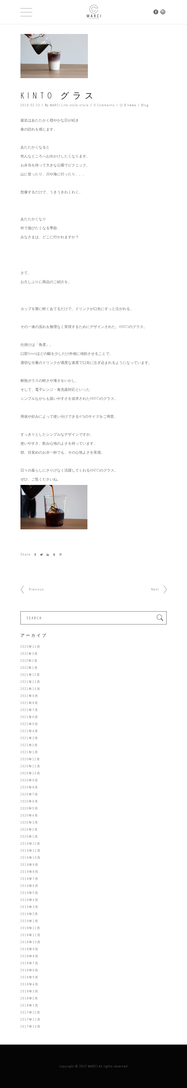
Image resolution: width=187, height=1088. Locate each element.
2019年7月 (29, 879)
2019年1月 (29, 921)
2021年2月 (29, 745)
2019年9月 (29, 865)
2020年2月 (29, 829)
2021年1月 (29, 752)
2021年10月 (30, 689)
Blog (145, 105)
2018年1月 (29, 1005)
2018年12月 (30, 928)
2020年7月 (29, 794)
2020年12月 (30, 759)
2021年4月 (29, 731)
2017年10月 (30, 1026)
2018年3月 (29, 991)
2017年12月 (30, 1012)
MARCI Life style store (69, 105)
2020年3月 (29, 822)
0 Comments (104, 105)
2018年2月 (29, 998)
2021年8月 (29, 703)
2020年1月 (29, 836)
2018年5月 (29, 977)
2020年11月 (30, 766)
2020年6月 (29, 801)
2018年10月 (30, 942)
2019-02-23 (30, 105)
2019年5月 (29, 893)
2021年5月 (29, 724)
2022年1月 (29, 668)
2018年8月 (29, 956)
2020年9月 (29, 780)
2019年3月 (29, 907)
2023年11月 (30, 647)
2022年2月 (29, 661)
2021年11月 (30, 682)
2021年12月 (30, 675)
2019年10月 (30, 858)
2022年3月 (29, 654)
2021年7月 (29, 710)
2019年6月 (29, 886)
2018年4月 (29, 984)
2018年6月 (29, 970)
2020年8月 (29, 787)
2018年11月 (30, 935)
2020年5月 (29, 808)
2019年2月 (29, 914)
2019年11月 (30, 851)
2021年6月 (29, 717)
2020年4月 (29, 815)
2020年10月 (30, 773)
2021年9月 (29, 696)
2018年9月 (29, 949)
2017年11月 (30, 1019)
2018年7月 (29, 963)
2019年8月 (29, 872)
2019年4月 (29, 900)
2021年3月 (29, 738)
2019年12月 (30, 844)
